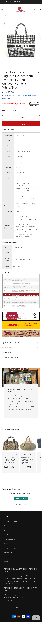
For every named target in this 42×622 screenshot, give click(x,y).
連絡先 (6, 561)
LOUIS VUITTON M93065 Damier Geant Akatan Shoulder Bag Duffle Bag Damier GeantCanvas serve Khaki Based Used (27, 459)
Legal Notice (8, 557)
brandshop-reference (18, 620)
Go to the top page (10, 521)
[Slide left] (17, 66)
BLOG (6, 543)
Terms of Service (10, 548)
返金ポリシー (8, 552)
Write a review (21, 498)
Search (6, 526)
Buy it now (21, 124)
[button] (2, 9)
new (5, 530)
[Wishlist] (6, 15)
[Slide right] (25, 66)
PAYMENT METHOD (9, 111)
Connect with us (9, 539)
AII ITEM (6, 535)
